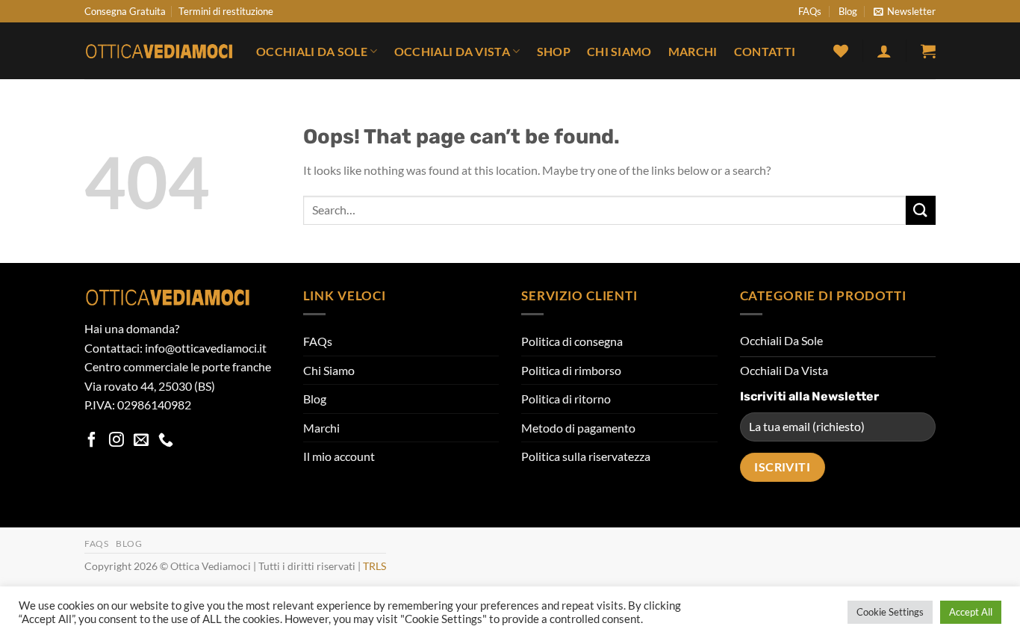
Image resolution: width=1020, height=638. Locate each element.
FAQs (809, 11)
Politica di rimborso (571, 370)
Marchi (693, 51)
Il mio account (339, 456)
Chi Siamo (619, 51)
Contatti (765, 51)
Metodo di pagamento (578, 428)
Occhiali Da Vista (452, 51)
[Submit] (921, 210)
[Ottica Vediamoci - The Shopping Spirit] (159, 52)
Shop (553, 51)
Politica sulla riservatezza (585, 456)
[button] (905, 11)
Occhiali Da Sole (311, 51)
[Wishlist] (840, 50)
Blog (848, 11)
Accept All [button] (970, 612)
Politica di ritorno (566, 398)
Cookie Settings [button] (890, 612)
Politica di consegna (572, 341)
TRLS (374, 566)
